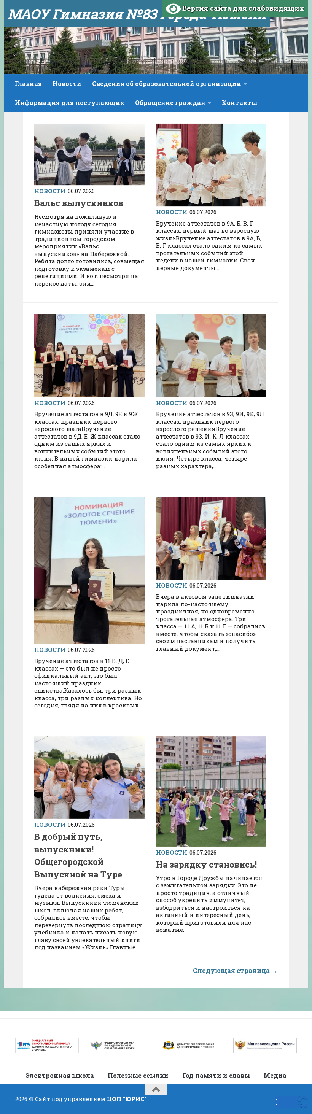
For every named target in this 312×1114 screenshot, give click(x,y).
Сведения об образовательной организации (166, 83)
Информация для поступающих (69, 102)
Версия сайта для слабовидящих (242, 8)
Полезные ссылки (138, 1075)
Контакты (239, 102)
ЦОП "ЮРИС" (126, 1099)
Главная (28, 83)
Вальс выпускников (78, 202)
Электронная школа (59, 1075)
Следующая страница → (235, 970)
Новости (67, 83)
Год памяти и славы (216, 1075)
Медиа (275, 1075)
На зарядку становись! (206, 864)
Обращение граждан (170, 102)
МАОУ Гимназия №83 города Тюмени (137, 14)
